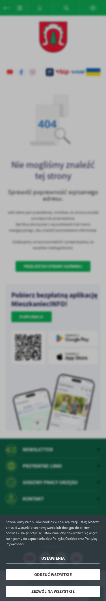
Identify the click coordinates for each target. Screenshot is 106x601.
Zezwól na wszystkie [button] (53, 591)
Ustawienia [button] (53, 558)
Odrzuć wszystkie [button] (53, 575)
